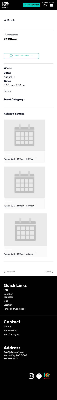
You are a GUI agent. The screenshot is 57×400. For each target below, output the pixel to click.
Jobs (6, 301)
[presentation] (24, 135)
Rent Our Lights (11, 334)
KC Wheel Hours (13, 103)
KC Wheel (9, 95)
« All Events (9, 20)
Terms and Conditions (15, 309)
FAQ (6, 290)
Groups (7, 327)
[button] (51, 5)
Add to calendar (21, 56)
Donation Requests (8, 295)
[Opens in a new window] (31, 376)
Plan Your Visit (32, 5)
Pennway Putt (10, 272)
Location (8, 305)
